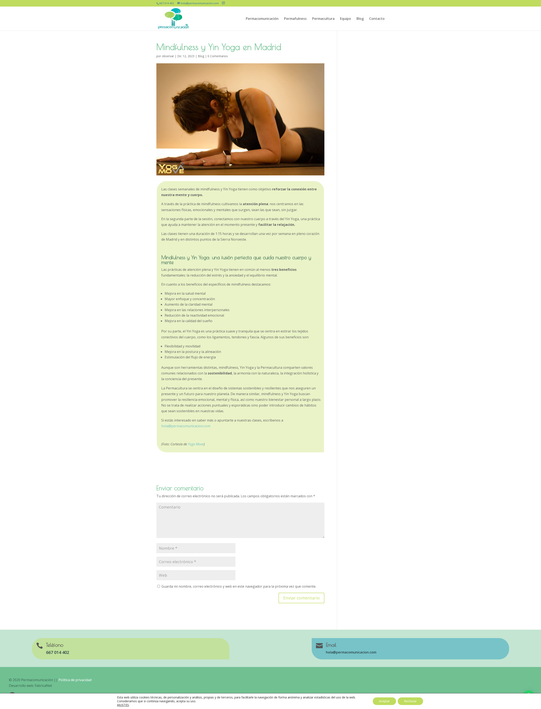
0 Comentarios (218, 56)
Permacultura (323, 19)
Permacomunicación (262, 19)
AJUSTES (123, 705)
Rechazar (410, 701)
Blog (360, 19)
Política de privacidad (75, 680)
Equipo (345, 19)
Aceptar (384, 701)
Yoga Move (196, 444)
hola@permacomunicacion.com (185, 426)
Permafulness (295, 19)
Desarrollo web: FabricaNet (30, 685)
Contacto (377, 19)
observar (168, 56)
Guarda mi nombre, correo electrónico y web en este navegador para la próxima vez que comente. (238, 586)
